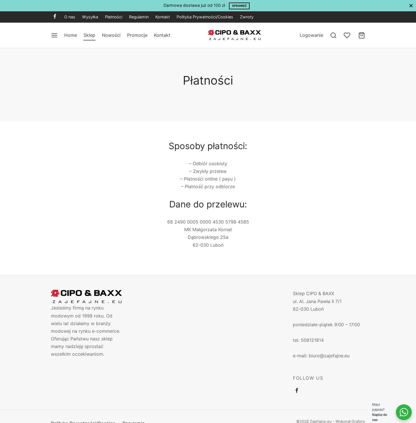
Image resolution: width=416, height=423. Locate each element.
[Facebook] (55, 17)
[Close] (411, 5)
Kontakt (162, 16)
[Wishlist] (347, 35)
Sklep (89, 35)
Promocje (137, 35)
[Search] (333, 35)
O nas (69, 16)
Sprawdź (239, 5)
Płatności (113, 16)
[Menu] (54, 35)
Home (70, 35)
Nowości (111, 35)
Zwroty (247, 16)
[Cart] (361, 35)
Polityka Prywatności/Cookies (205, 16)
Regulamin (139, 16)
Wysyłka (90, 16)
